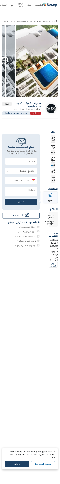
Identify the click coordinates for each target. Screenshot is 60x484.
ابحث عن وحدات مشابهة (16, 113)
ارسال (21, 201)
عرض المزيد (53, 264)
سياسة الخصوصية (43, 464)
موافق (17, 464)
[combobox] (24, 171)
